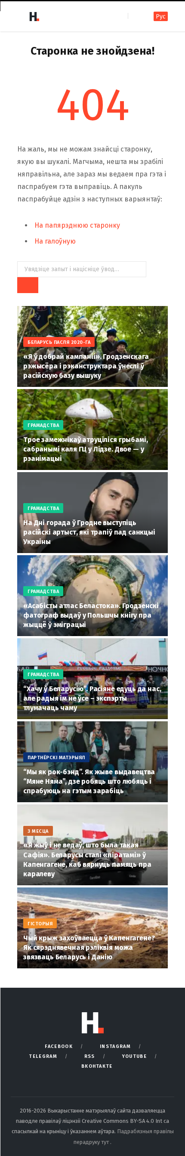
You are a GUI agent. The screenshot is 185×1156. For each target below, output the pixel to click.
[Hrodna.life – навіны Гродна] (34, 16)
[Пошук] (135, 16)
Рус (161, 16)
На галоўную (55, 241)
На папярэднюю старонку (77, 225)
